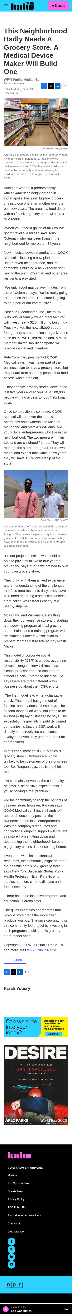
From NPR (15, 960)
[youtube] (11, 1265)
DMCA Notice (16, 1231)
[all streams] (67, 1309)
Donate (60, 5)
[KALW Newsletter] (36, 1027)
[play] (5, 1309)
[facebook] (11, 1242)
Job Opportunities (18, 1183)
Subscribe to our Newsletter (24, 1215)
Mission (12, 1175)
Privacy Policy (16, 1199)
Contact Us (14, 1223)
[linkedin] (11, 1257)
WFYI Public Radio (41, 950)
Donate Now (15, 1191)
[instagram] (11, 1249)
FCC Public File (17, 1207)
